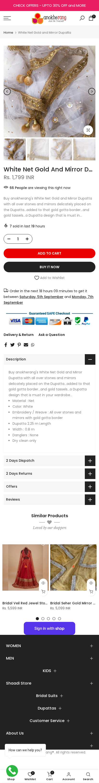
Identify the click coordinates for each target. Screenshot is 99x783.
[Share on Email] (26, 345)
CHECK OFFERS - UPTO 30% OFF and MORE (49, 5)
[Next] (91, 91)
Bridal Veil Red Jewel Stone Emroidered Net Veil (43, 603)
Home (8, 32)
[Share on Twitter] (12, 345)
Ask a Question (51, 334)
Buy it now (49, 267)
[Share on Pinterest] (19, 345)
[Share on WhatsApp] (33, 345)
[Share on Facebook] (6, 345)
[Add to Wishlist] (43, 543)
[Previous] (7, 91)
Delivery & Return (19, 334)
